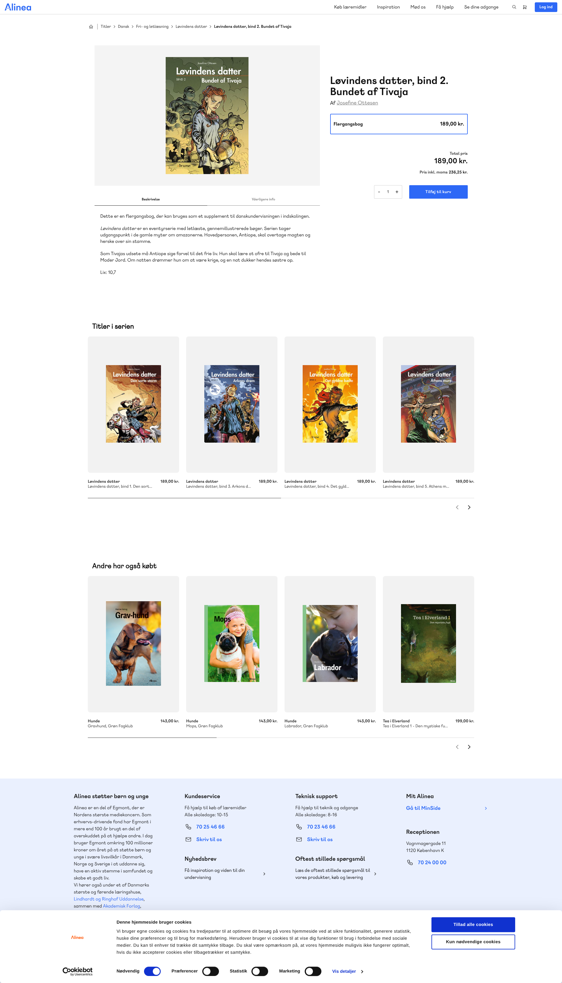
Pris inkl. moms (433, 172)
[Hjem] (18, 7)
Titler (106, 26)
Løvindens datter (191, 26)
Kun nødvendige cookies (473, 941)
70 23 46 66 (321, 827)
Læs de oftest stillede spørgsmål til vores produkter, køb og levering (332, 873)
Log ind (546, 7)
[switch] (210, 971)
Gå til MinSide (423, 808)
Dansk (123, 26)
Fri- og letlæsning (152, 26)
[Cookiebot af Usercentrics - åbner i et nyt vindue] (77, 971)
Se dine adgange (481, 7)
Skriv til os (209, 839)
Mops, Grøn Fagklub (231, 644)
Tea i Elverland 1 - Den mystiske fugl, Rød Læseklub (428, 644)
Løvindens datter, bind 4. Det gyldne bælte (330, 404)
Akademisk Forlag (121, 906)
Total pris (458, 153)
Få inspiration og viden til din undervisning (215, 873)
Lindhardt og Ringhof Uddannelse (108, 899)
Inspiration (388, 7)
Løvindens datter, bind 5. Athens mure (428, 404)
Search (514, 7)
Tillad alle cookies (473, 924)
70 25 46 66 (210, 827)
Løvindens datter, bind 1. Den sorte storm (133, 404)
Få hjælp (445, 7)
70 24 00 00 (432, 862)
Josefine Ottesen (357, 102)
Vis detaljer (344, 971)
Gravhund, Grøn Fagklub (133, 644)
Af (333, 103)
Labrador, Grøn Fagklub (330, 644)
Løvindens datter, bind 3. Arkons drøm (231, 404)
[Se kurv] (525, 7)
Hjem (91, 26)
